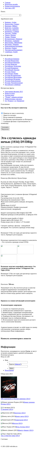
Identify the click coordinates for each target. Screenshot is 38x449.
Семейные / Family (11, 52)
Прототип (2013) (20, 413)
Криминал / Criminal (12, 31)
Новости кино (10, 93)
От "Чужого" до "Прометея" (14, 101)
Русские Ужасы (10, 72)
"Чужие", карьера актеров (14, 97)
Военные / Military (11, 26)
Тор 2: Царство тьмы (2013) (10, 435)
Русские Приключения (13, 81)
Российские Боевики (12, 59)
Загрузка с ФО (10, 8)
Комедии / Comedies (12, 28)
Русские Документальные (14, 83)
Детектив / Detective (12, 30)
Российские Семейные (13, 84)
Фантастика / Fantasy (12, 24)
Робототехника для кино (13, 99)
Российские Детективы (13, 66)
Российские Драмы (11, 73)
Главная (7, 2)
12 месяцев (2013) (7, 409)
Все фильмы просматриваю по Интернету (17, 119)
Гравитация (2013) (21, 420)
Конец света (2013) (22, 416)
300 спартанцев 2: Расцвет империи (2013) (15, 399)
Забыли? (18, 364)
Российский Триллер (12, 70)
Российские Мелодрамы (13, 77)
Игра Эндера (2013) (23, 427)
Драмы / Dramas (10, 37)
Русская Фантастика (12, 60)
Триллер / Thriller (11, 33)
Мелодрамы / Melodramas (13, 42)
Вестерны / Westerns (12, 44)
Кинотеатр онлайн (11, 4)
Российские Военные (12, 62)
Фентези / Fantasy (11, 48)
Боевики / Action (10, 22)
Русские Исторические (13, 75)
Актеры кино (9, 95)
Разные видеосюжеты (12, 6)
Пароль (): (15, 364)
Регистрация (9, 370)
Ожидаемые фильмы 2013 (14, 91)
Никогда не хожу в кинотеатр (13, 113)
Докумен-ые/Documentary (13, 50)
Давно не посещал (9, 115)
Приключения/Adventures (13, 46)
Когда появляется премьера (12, 117)
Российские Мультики (12, 79)
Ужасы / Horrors (10, 35)
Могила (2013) (17, 423)
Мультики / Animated (12, 41)
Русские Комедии (11, 64)
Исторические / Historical (13, 39)
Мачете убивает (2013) (25, 430)
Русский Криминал (11, 68)
